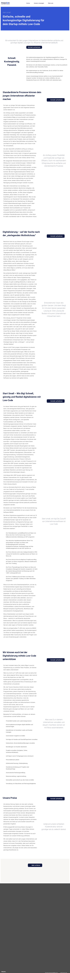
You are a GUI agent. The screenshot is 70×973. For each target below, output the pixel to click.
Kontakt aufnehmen (34, 47)
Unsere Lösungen (39, 3)
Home (28, 3)
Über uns (50, 3)
